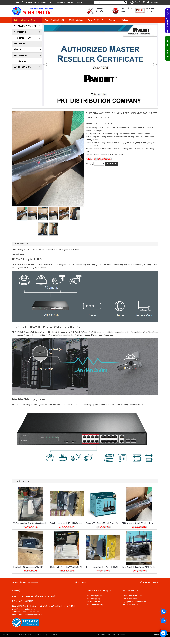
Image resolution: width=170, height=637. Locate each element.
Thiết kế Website (158, 634)
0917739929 (153, 582)
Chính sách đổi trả (93, 599)
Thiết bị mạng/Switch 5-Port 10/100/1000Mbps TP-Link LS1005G (103, 567)
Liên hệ (79, 2)
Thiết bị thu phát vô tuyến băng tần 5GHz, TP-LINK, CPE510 (30, 523)
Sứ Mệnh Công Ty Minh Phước (134, 602)
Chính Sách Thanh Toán (132, 596)
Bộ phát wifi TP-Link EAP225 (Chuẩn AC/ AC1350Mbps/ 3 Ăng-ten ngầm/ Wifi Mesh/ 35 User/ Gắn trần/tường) (66, 567)
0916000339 (33, 582)
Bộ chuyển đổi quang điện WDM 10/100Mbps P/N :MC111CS (30, 567)
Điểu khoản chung (93, 602)
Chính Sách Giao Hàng (94, 605)
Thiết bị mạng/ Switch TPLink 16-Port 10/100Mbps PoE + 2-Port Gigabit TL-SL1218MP (139, 523)
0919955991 (90, 582)
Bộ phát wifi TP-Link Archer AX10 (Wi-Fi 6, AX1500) (139, 567)
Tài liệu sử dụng (76, 20)
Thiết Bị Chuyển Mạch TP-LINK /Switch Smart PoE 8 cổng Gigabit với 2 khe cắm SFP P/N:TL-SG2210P (66, 523)
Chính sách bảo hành (94, 596)
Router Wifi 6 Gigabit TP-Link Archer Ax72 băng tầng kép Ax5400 (103, 523)
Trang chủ (19, 2)
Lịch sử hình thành (130, 599)
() (140, 2)
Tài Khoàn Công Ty (65, 2)
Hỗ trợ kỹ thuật (167, 49)
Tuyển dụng (31, 2)
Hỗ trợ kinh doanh (167, 22)
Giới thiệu (42, 2)
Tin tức (52, 2)
